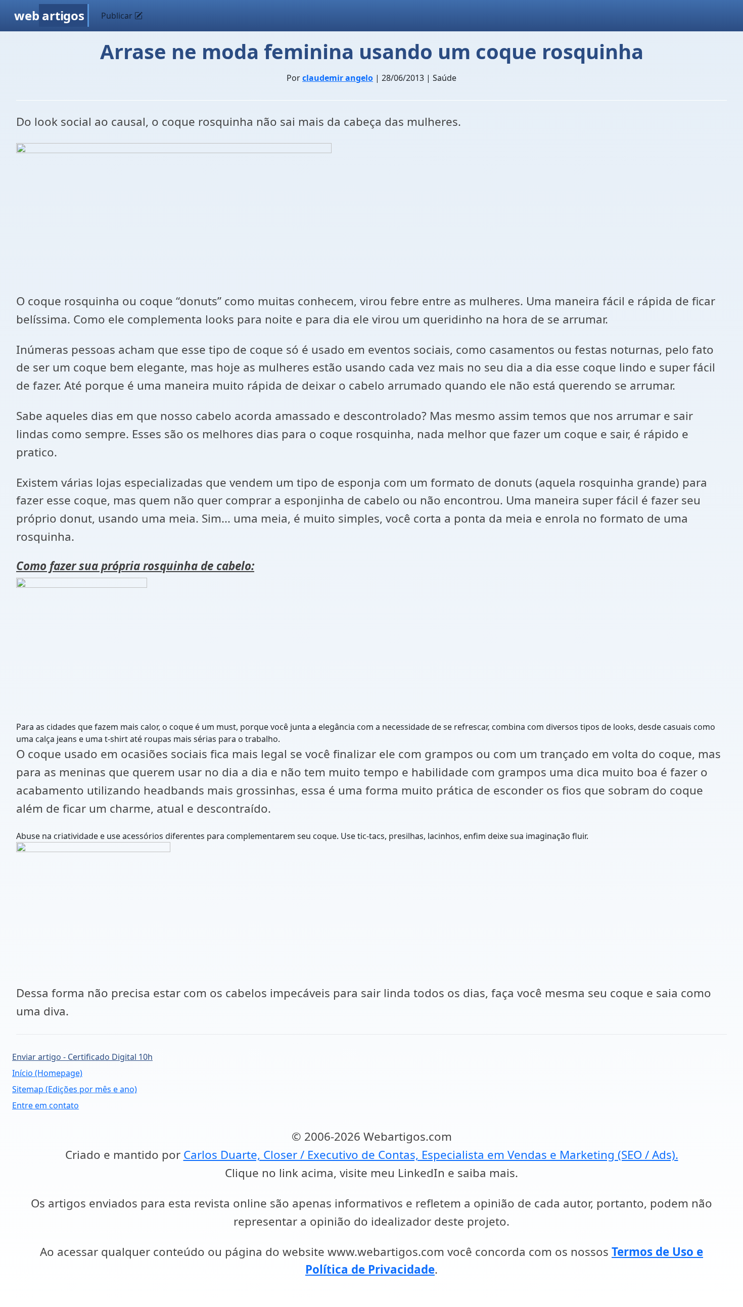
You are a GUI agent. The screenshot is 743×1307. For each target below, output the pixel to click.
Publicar (117, 15)
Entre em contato (45, 1105)
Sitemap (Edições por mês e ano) (74, 1089)
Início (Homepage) (47, 1073)
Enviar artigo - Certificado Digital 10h (82, 1056)
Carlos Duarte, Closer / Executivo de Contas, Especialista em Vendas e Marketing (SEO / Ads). (430, 1154)
